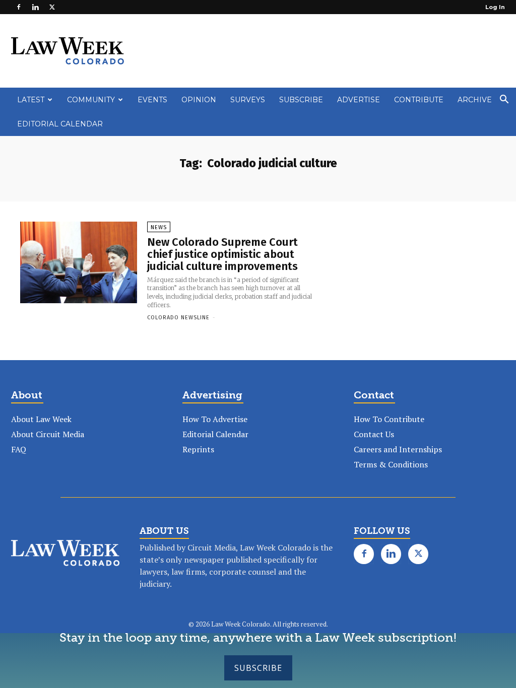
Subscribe (258, 667)
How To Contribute (389, 419)
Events (152, 99)
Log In (495, 7)
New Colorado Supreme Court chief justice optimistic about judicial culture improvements (222, 254)
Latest (30, 99)
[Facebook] (18, 7)
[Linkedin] (35, 7)
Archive (475, 99)
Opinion (198, 99)
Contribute (418, 99)
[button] (504, 100)
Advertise (358, 99)
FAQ (18, 449)
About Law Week (41, 419)
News (159, 227)
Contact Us (374, 434)
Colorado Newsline (178, 317)
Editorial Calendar (60, 123)
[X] (51, 7)
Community (91, 99)
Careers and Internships (398, 449)
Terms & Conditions (391, 464)
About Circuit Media (47, 434)
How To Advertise (214, 419)
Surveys (247, 99)
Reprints (198, 449)
